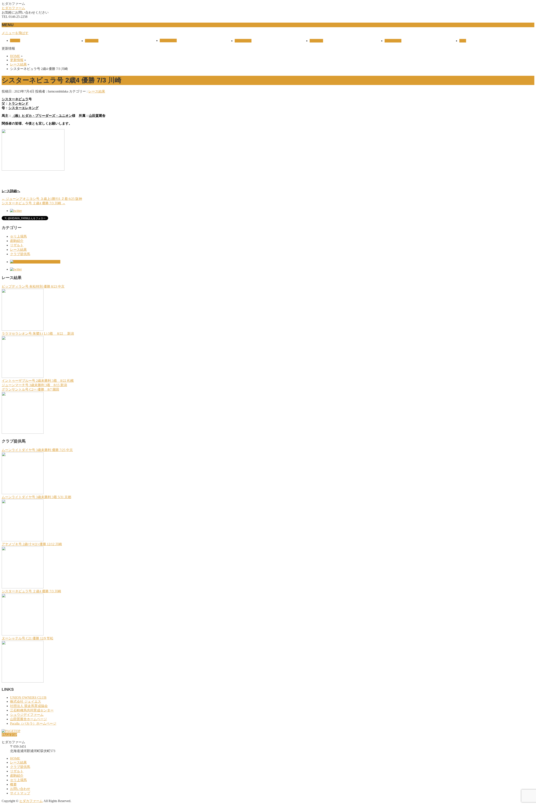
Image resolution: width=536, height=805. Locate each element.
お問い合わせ (20, 789)
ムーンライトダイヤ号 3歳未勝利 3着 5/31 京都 (36, 497)
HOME (15, 758)
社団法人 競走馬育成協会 (29, 706)
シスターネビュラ (15, 99)
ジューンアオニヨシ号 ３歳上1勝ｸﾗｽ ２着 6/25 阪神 (42, 199)
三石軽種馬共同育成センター (32, 710)
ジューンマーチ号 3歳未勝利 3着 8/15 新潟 (34, 385)
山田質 (94, 115)
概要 (13, 784)
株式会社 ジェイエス (25, 701)
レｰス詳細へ (11, 191)
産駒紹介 (16, 241)
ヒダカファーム (13, 8)
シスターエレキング (23, 108)
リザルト (16, 245)
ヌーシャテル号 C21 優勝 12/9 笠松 (27, 638)
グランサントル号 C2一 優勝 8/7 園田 (30, 389)
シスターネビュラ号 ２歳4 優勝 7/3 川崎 (33, 203)
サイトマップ (20, 793)
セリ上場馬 (18, 236)
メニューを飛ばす (15, 33)
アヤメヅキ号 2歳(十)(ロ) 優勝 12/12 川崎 (32, 544)
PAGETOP (9, 735)
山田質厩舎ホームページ (28, 719)
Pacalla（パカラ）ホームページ (33, 723)
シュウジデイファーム (27, 714)
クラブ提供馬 (20, 254)
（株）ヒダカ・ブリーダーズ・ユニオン (42, 115)
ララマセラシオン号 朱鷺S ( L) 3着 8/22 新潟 (38, 333)
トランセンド (18, 103)
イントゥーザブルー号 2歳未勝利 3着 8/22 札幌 (38, 380)
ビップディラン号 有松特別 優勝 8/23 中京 (33, 286)
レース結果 (96, 91)
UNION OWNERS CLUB (28, 697)
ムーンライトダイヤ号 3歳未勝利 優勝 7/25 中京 (37, 450)
